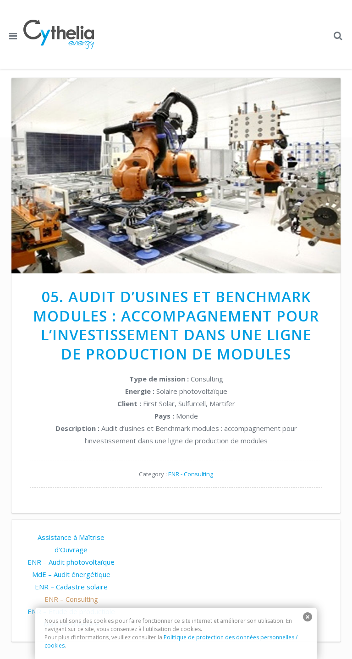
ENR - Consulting (190, 474)
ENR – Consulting (71, 599)
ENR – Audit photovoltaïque (71, 561)
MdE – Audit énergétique (71, 574)
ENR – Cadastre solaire (71, 586)
